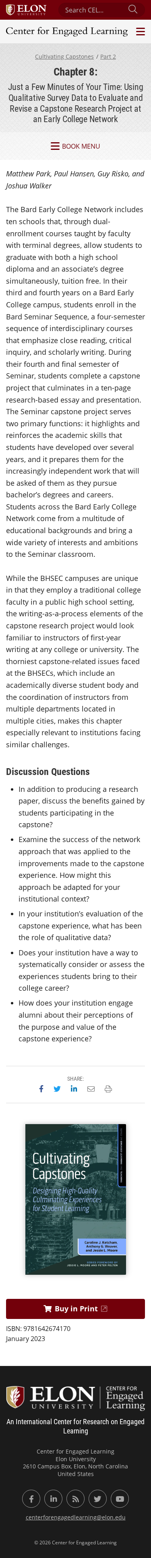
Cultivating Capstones (64, 56)
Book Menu (81, 146)
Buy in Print (76, 1308)
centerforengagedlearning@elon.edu (76, 1517)
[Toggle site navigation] (139, 31)
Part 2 (108, 56)
